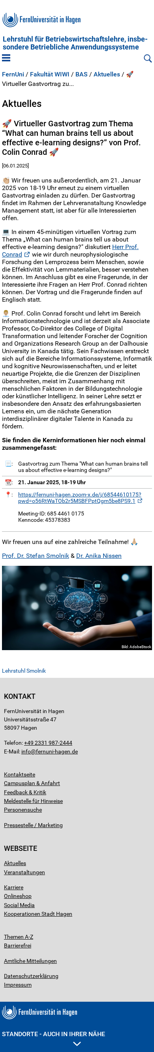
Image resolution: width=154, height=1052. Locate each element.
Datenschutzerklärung (31, 976)
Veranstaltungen (24, 872)
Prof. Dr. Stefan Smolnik (35, 555)
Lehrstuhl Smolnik (24, 671)
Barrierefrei (17, 945)
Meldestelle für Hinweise (33, 801)
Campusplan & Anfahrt (32, 783)
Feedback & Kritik (25, 792)
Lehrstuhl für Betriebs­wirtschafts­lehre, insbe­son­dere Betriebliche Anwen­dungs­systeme (75, 43)
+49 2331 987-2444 (48, 743)
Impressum (18, 985)
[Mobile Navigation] (6, 58)
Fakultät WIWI (49, 74)
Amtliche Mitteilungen (30, 961)
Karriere (13, 887)
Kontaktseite (19, 774)
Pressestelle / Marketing (33, 825)
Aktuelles (107, 74)
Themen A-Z (18, 937)
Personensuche (23, 810)
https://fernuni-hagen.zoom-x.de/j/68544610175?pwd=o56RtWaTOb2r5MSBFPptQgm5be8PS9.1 (79, 497)
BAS (81, 74)
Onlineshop (18, 896)
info (26, 751)
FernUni (13, 74)
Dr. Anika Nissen (99, 555)
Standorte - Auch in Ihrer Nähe (53, 1034)
